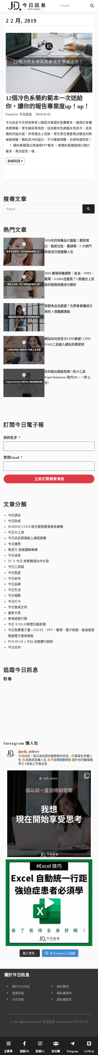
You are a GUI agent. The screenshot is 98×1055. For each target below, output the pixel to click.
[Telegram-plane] (72, 1043)
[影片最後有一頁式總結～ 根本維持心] (49, 902)
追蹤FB (24, 1051)
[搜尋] (92, 5)
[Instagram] (40, 1043)
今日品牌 (14, 584)
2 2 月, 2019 (21, 21)
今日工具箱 (16, 567)
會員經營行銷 (17, 618)
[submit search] (89, 208)
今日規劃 (14, 595)
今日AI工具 (16, 532)
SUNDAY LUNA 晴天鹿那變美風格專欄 (35, 526)
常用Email (11, 457)
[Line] (89, 1043)
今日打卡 (14, 601)
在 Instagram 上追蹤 (62, 953)
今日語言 (14, 515)
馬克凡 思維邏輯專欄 (23, 549)
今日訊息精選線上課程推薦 (27, 538)
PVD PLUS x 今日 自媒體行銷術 (30, 641)
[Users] (55, 1043)
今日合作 (14, 647)
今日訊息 (25, 114)
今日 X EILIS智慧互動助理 (27, 624)
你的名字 (10, 437)
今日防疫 (14, 521)
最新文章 (14, 613)
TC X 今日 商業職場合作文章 (28, 561)
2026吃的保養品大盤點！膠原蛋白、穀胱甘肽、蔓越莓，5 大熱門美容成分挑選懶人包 (68, 246)
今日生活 (14, 590)
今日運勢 (14, 544)
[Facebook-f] (24, 1043)
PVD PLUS (80, 1022)
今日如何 (14, 578)
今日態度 (14, 572)
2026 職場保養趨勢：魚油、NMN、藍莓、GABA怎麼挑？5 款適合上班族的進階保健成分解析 (69, 279)
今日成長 (14, 555)
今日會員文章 (17, 607)
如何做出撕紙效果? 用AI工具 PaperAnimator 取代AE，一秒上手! (67, 377)
